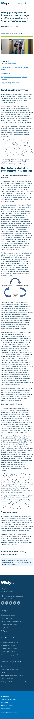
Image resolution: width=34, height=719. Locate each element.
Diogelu (3, 672)
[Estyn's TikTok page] (18, 603)
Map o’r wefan (5, 709)
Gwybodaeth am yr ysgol (8, 64)
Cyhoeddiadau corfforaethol (9, 642)
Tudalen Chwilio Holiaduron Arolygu (12, 676)
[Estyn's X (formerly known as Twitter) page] (7, 603)
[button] (28, 3)
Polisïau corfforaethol (8, 645)
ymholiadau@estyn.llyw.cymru (13, 596)
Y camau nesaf (5, 73)
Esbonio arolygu (6, 666)
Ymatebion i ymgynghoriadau (10, 655)
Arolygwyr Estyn (6, 631)
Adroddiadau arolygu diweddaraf (11, 621)
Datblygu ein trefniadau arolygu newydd (13, 682)
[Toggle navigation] (32, 3)
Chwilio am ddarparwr (8, 615)
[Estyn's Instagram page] (14, 603)
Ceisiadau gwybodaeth (8, 652)
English (20, 3)
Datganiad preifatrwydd (8, 699)
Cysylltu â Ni (5, 628)
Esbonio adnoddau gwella (9, 625)
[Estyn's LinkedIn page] (10, 603)
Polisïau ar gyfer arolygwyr (9, 649)
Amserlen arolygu (6, 618)
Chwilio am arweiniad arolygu (10, 669)
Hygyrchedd (4, 702)
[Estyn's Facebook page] (3, 603)
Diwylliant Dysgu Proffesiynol (10, 83)
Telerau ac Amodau (7, 706)
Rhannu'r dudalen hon (22, 26)
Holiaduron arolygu (7, 679)
